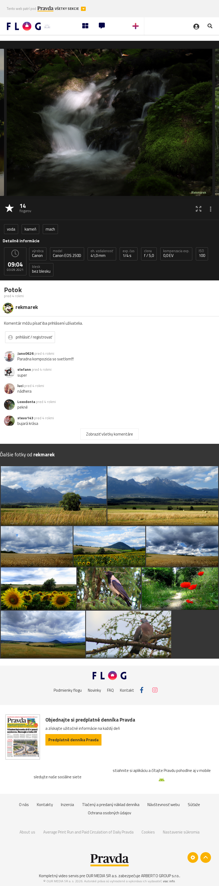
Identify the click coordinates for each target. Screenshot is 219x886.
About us (27, 832)
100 (202, 253)
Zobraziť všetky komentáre (109, 434)
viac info (169, 881)
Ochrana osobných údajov (109, 813)
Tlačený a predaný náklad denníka (110, 804)
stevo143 (25, 418)
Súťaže (194, 804)
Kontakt (127, 690)
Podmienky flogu (68, 690)
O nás (24, 804)
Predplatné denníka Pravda (73, 740)
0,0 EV (176, 253)
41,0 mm (102, 253)
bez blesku (41, 269)
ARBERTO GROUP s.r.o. (160, 876)
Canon (38, 253)
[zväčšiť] (198, 208)
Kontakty (45, 804)
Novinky (94, 690)
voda (11, 229)
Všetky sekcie (67, 8)
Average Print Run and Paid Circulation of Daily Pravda (88, 832)
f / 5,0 (149, 253)
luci (20, 385)
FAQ (110, 690)
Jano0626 (25, 353)
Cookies (148, 832)
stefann (24, 369)
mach (50, 229)
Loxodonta (26, 401)
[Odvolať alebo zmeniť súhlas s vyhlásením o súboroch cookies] (192, 857)
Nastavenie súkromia (181, 832)
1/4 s (129, 253)
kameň (30, 229)
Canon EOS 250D (67, 253)
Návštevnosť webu (163, 804)
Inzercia (67, 804)
